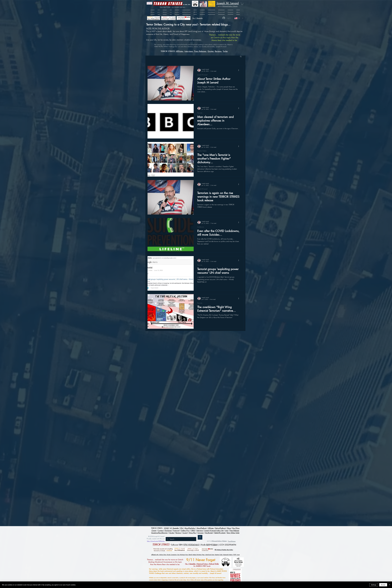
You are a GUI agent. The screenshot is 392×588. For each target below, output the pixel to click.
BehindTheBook (220, 528)
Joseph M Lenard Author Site (214, 530)
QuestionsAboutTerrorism (159, 533)
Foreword (176, 530)
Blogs (229, 528)
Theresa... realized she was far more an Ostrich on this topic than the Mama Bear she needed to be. (224, 37)
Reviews (218, 51)
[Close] (389, 584)
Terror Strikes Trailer (233, 533)
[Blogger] (208, 537)
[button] (195, 12)
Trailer (225, 51)
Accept (383, 585)
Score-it (185, 533)
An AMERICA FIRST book (202, 565)
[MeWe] (239, 537)
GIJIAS (193, 530)
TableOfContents (219, 533)
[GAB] (230, 537)
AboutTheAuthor (190, 528)
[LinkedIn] (217, 537)
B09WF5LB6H (212, 544)
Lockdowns (200, 227)
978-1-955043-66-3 (191, 544)
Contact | (161, 530)
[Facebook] (226, 537)
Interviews (200, 530)
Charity (153, 530)
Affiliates (179, 51)
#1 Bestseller (174, 528)
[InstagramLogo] (235, 537)
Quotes (211, 51)
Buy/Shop (235, 528)
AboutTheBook (202, 528)
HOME (166, 528)
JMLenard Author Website (230, 6)
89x (181, 528)
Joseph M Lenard (202, 75)
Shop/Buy (192, 533)
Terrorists (199, 113)
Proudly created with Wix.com (156, 539)
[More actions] (239, 70)
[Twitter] (222, 537)
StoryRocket (209, 533)
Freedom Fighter (202, 151)
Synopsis (200, 533)
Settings (373, 585)
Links (226, 530)
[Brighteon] (213, 537)
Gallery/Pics (185, 530)
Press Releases (200, 51)
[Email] (204, 537)
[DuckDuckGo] (244, 537)
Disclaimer (168, 530)
